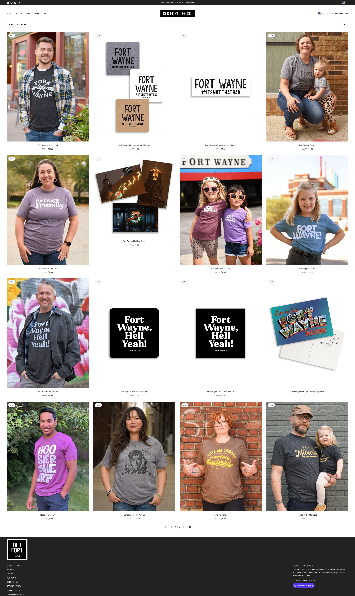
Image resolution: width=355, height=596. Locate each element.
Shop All (11, 574)
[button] (340, 24)
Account (339, 13)
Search (330, 13)
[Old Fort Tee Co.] (177, 13)
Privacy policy (14, 590)
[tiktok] (19, 2)
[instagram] (11, 2)
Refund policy (14, 586)
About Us (11, 578)
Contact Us (12, 582)
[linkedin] (15, 2)
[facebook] (7, 2)
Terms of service (15, 594)
